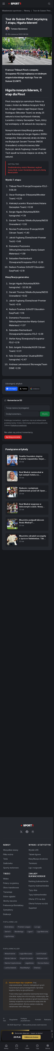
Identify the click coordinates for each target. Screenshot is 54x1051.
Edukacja (7, 916)
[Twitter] (20, 831)
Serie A (7, 934)
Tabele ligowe (34, 856)
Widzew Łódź (42, 960)
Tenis (5, 858)
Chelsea (8, 974)
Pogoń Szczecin (26, 960)
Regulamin (13, 1029)
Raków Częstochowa (13, 965)
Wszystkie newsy (10, 849)
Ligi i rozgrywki (34, 870)
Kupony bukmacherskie (38, 888)
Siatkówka (7, 863)
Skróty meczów (10, 903)
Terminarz (32, 865)
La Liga (37, 929)
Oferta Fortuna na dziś (37, 905)
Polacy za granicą (11, 885)
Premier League (24, 929)
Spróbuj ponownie (13, 436)
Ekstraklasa (9, 929)
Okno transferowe (11, 889)
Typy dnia (32, 892)
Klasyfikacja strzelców (37, 861)
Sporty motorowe (11, 867)
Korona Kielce (10, 970)
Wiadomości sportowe (11, 11)
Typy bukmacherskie (37, 896)
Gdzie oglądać (9, 898)
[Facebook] (26, 831)
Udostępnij (13, 388)
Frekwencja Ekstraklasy (13, 907)
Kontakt (37, 1029)
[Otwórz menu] (3, 3)
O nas (4, 1029)
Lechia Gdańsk (25, 970)
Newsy (27, 11)
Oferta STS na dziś (36, 901)
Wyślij (44, 413)
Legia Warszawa (25, 956)
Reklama (46, 1029)
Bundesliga (19, 934)
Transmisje (7, 894)
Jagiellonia (29, 965)
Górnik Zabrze (10, 960)
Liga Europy (9, 938)
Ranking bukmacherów (38, 883)
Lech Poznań (41, 956)
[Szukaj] (48, 4)
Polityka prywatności (25, 1029)
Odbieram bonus (31, 1037)
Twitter (24, 388)
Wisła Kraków (10, 956)
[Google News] (32, 831)
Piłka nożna (8, 854)
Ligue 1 (30, 934)
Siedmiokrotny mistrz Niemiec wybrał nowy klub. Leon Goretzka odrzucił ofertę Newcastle (25, 169)
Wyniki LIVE (33, 852)
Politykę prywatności (19, 425)
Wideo (6, 881)
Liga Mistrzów (42, 934)
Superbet (32, 910)
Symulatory (8, 912)
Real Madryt (40, 970)
